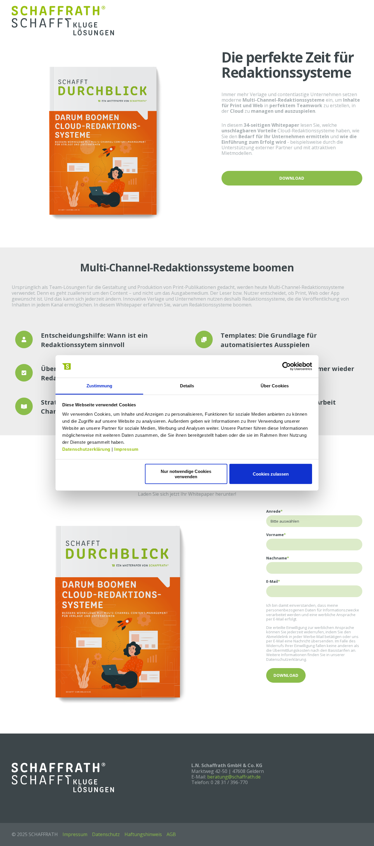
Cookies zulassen (271, 473)
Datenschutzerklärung (86, 449)
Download (291, 178)
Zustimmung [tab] (99, 385)
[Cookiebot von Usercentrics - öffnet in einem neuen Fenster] (286, 366)
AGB (171, 834)
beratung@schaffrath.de (234, 777)
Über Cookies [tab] (275, 385)
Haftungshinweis (143, 834)
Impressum (126, 449)
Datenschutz (106, 834)
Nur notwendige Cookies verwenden (186, 474)
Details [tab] (187, 385)
